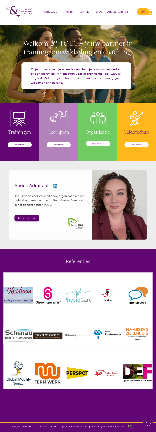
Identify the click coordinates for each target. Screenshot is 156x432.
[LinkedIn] (55, 186)
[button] (68, 11)
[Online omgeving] (143, 11)
